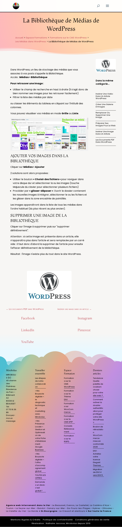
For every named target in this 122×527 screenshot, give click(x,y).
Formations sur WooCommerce (69, 408)
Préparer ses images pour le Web (106, 124)
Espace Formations (36, 37)
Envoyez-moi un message (10, 418)
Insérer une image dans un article (105, 132)
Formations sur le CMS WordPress (68, 37)
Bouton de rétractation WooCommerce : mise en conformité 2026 (98, 436)
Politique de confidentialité (58, 519)
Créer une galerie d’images (104, 105)
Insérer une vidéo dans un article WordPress (104, 96)
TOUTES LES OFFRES (40, 477)
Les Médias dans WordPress (30, 41)
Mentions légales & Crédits (25, 519)
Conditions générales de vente (92, 519)
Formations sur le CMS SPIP (69, 419)
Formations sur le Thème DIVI (69, 395)
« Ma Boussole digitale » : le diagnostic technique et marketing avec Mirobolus (40, 403)
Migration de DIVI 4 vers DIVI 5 (98, 472)
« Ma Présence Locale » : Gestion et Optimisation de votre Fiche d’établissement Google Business (40, 435)
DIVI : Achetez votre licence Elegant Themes (97, 458)
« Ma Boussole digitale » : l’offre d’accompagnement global (40, 462)
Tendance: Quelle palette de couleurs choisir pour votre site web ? (98, 387)
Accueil (19, 37)
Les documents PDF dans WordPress (105, 141)
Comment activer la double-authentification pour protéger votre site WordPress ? (98, 411)
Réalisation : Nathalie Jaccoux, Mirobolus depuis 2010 (61, 523)
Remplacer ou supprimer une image (103, 115)
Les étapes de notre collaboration (40, 382)
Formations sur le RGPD (69, 438)
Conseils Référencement (69, 429)
